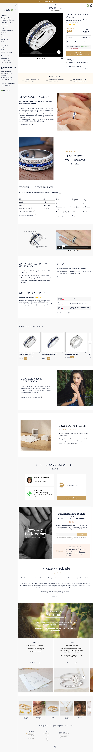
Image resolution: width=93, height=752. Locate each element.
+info (76, 538)
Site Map (56, 725)
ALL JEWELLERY (5, 26)
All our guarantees (6, 71)
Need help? (6, 90)
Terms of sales (48, 725)
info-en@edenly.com (47, 735)
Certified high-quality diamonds (64, 216)
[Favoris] (5, 9)
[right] (59, 52)
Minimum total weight (63, 208)
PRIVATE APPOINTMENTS (8, 83)
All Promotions (5, 58)
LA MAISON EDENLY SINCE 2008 (8, 68)
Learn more (54, 597)
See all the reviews (62, 313)
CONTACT (40, 725)
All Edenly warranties (86, 68)
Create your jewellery (6, 77)
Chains (3, 37)
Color (21, 205)
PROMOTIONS (5, 55)
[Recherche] (2, 10)
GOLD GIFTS (4, 45)
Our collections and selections (6, 74)
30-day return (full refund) (74, 60)
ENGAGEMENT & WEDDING (5, 14)
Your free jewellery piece (7, 61)
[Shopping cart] (9, 10)
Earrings (3, 33)
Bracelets (3, 35)
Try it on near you (6, 85)
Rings (2, 28)
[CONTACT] (12, 10)
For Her (3, 48)
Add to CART (80, 53)
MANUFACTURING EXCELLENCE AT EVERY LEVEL (38, 193)
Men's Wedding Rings (7, 22)
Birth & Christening (6, 52)
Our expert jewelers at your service (80, 80)
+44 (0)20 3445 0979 (72, 485)
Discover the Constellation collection (30, 397)
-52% (69, 31)
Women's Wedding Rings (8, 20)
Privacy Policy (64, 725)
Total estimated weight (26, 211)
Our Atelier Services (6, 79)
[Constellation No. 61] (41, 35)
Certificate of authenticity (74, 66)
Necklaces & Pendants (7, 30)
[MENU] (16, 5)
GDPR (71, 725)
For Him (3, 50)
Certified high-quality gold (26, 215)
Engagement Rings (6, 18)
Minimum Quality (24, 208)
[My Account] (7, 10)
